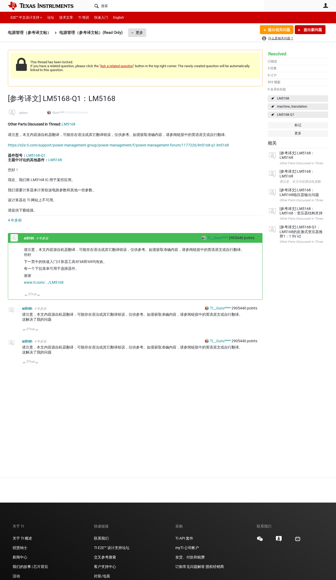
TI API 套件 (184, 538)
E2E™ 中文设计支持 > (26, 17)
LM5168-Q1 (285, 115)
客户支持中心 (105, 567)
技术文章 (66, 17)
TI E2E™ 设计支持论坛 (111, 548)
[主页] (44, 6)
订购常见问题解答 (190, 567)
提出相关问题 (279, 30)
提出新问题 (312, 30)
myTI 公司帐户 (187, 548)
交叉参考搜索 (105, 557)
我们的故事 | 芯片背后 (30, 567)
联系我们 (101, 538)
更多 (139, 32)
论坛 (50, 17)
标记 (298, 125)
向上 (26, 295)
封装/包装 (102, 576)
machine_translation (292, 106)
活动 (16, 576)
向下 (38, 295)
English (118, 17)
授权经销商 (215, 567)
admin (23, 113)
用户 (325, 5)
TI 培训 (83, 17)
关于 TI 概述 (22, 538)
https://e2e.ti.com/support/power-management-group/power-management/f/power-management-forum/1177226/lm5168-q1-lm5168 (118, 145)
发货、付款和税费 (190, 557)
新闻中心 (20, 557)
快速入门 (101, 17)
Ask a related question (116, 66)
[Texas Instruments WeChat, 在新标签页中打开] (260, 541)
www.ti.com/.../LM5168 (44, 282)
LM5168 (283, 98)
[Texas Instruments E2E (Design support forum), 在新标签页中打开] (279, 541)
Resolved (277, 53)
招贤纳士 (20, 548)
